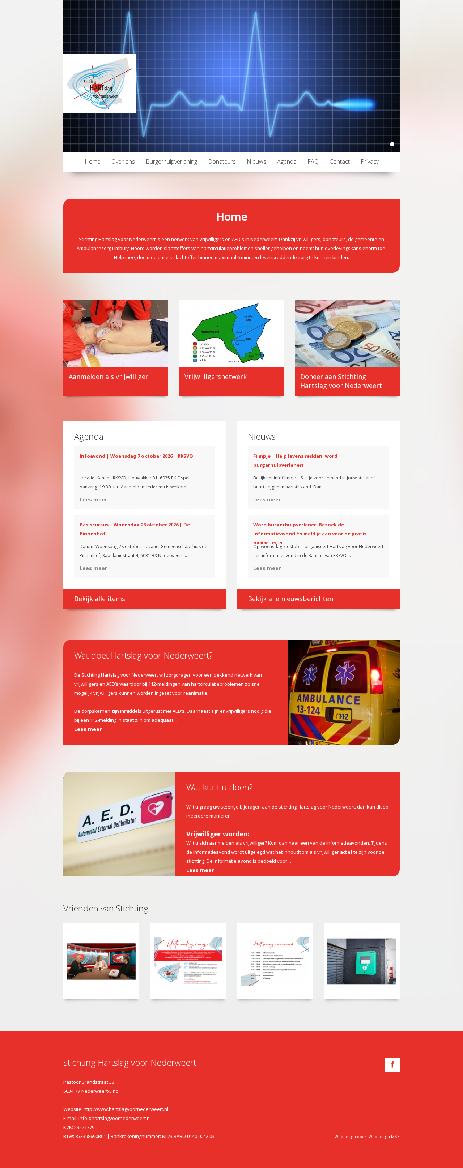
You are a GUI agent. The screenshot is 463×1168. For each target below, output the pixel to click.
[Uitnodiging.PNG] (188, 961)
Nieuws (256, 161)
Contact (340, 161)
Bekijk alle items (99, 598)
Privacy (370, 161)
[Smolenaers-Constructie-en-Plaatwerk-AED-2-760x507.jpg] (362, 961)
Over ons (123, 161)
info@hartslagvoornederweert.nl (114, 1118)
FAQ (313, 161)
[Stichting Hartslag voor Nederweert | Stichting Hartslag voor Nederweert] (99, 83)
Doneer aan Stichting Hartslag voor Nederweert (341, 381)
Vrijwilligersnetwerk (215, 376)
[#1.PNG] (101, 961)
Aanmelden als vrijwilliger (108, 376)
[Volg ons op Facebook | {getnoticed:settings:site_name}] (392, 1065)
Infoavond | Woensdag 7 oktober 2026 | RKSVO (136, 456)
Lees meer (93, 499)
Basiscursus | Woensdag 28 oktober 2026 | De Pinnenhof (135, 529)
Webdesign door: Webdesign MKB (367, 1136)
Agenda (287, 161)
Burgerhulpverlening (171, 161)
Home (93, 161)
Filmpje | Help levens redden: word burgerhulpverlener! (295, 460)
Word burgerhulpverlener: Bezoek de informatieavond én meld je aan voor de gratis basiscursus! (309, 533)
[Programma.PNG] (275, 961)
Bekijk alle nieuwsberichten (290, 598)
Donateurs (222, 161)
